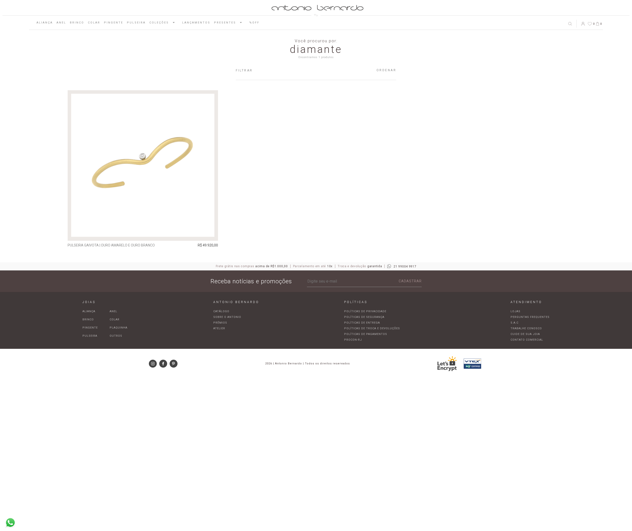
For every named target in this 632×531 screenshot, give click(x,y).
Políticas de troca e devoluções (372, 328)
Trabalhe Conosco (526, 328)
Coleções (159, 22)
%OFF (254, 22)
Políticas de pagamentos (365, 334)
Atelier (219, 328)
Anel (61, 22)
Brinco (77, 22)
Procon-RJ (353, 339)
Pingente (113, 22)
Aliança (45, 22)
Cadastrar (410, 281)
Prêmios (220, 322)
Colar (94, 22)
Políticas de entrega (362, 322)
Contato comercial (527, 339)
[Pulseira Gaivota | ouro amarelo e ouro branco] (143, 165)
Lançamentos (196, 22)
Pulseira (136, 22)
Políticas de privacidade (365, 311)
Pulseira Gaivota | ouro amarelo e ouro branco (111, 245)
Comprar (143, 234)
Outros (116, 335)
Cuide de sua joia (525, 334)
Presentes (225, 22)
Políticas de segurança (364, 317)
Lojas (515, 311)
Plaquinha (118, 327)
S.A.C (514, 322)
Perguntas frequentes (530, 317)
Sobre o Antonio (227, 317)
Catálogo (221, 311)
